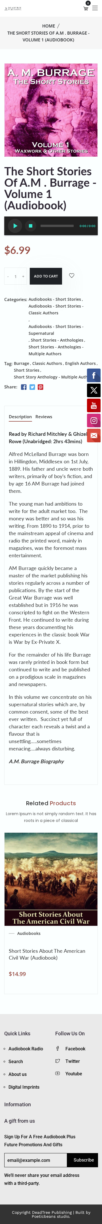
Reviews (43, 417)
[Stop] (30, 226)
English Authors (80, 363)
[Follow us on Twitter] (32, 387)
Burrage (21, 363)
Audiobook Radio (25, 1048)
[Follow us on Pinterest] (40, 387)
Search (15, 1061)
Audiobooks (29, 933)
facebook (75, 1048)
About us (17, 1074)
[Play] (15, 226)
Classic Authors (47, 363)
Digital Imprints (23, 1087)
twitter (72, 1061)
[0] (86, 8)
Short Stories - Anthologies (57, 340)
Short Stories (26, 370)
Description (20, 417)
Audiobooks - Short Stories (55, 299)
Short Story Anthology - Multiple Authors (54, 377)
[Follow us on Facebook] (24, 387)
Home (48, 26)
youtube (73, 1073)
